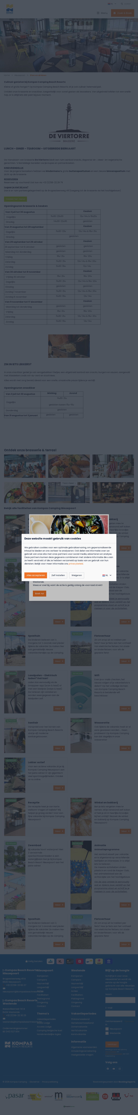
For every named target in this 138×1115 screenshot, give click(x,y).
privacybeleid (76, 563)
